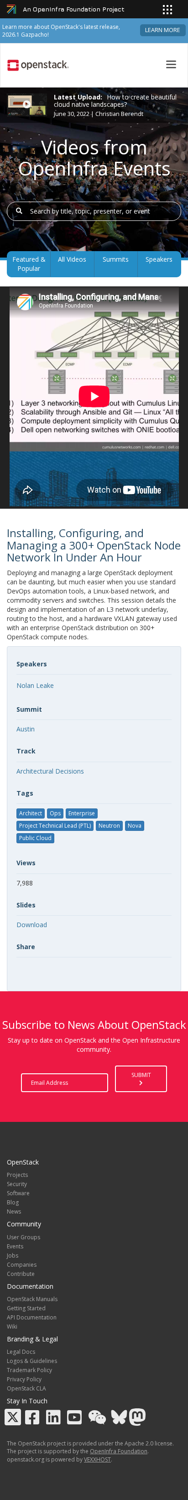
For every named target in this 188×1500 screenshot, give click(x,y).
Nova (134, 826)
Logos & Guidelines (32, 1361)
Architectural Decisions (50, 771)
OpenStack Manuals (32, 1299)
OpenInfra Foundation (118, 1451)
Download (31, 924)
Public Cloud (35, 838)
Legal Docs (21, 1352)
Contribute (21, 1274)
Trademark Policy (29, 1370)
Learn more (162, 30)
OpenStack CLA (26, 1388)
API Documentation (32, 1317)
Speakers (159, 259)
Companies (22, 1265)
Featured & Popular (29, 264)
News (14, 1211)
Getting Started (26, 1308)
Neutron (109, 826)
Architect (30, 813)
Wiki (12, 1326)
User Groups (23, 1237)
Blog (13, 1202)
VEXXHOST (97, 1459)
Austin (25, 729)
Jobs (12, 1255)
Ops (55, 813)
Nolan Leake (35, 685)
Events (15, 1246)
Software (18, 1193)
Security (17, 1184)
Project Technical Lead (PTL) (55, 826)
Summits (116, 259)
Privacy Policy (24, 1379)
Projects (17, 1175)
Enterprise (81, 813)
